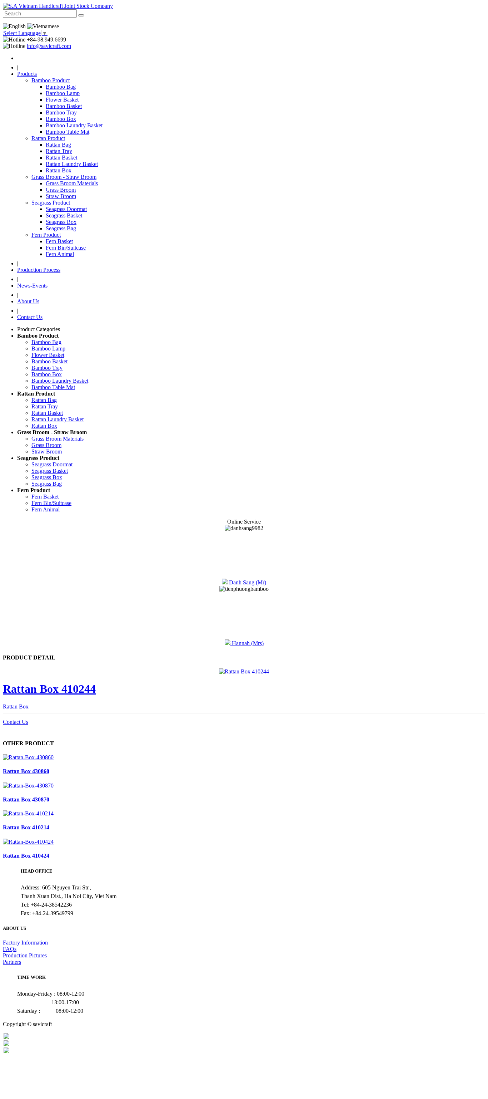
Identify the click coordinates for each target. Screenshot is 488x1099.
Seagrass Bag (46, 484)
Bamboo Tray (47, 368)
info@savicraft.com (49, 46)
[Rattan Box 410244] (244, 671)
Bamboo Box (46, 374)
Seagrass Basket (49, 471)
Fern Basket (45, 497)
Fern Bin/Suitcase (51, 503)
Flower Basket (47, 355)
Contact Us (15, 722)
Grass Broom (46, 445)
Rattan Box (44, 426)
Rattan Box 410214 (26, 827)
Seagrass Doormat (52, 464)
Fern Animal (45, 509)
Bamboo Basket (49, 361)
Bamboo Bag (46, 342)
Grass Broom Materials (57, 439)
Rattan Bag (44, 400)
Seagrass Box (46, 477)
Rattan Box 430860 (26, 771)
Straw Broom (46, 451)
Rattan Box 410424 (26, 856)
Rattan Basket (47, 413)
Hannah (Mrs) (247, 643)
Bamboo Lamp (48, 348)
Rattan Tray (44, 406)
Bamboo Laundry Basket (59, 381)
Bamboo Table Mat (53, 387)
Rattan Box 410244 (49, 688)
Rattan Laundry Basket (57, 419)
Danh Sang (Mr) (247, 582)
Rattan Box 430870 (26, 799)
